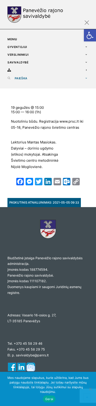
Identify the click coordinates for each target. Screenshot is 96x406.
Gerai (49, 399)
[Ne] (90, 389)
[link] (90, 35)
